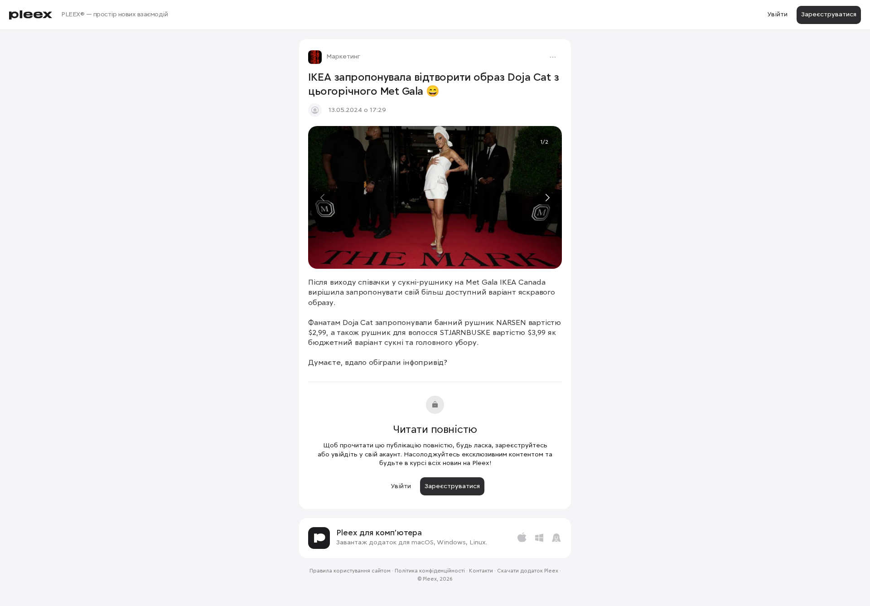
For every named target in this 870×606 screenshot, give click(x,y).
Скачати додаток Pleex (527, 571)
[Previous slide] (323, 198)
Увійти (777, 14)
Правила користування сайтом (350, 571)
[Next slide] (547, 198)
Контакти (481, 571)
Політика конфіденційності (430, 571)
